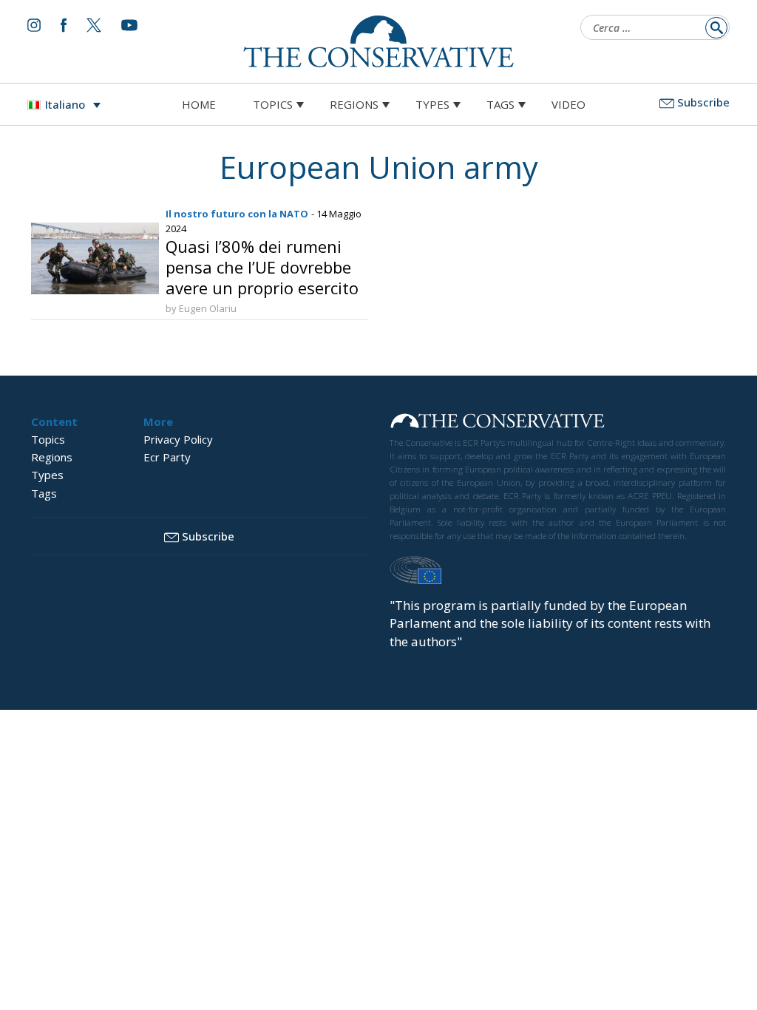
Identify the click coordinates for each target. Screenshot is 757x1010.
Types (432, 104)
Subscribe (703, 102)
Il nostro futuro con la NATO (237, 213)
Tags (500, 104)
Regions (354, 104)
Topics (273, 104)
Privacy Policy (178, 439)
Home (199, 104)
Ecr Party (167, 457)
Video (568, 104)
